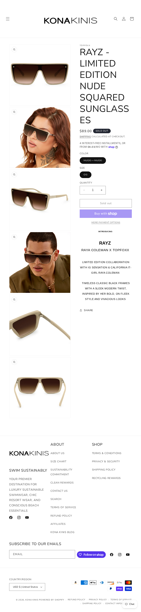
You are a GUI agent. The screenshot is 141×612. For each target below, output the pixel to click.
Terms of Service (63, 507)
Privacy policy (98, 599)
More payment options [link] (105, 222)
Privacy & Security (106, 461)
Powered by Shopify (51, 599)
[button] (8, 19)
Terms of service (121, 599)
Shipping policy (92, 603)
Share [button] (88, 310)
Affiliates (58, 524)
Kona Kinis (31, 599)
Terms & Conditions (107, 453)
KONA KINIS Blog (62, 532)
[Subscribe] (71, 554)
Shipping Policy (103, 469)
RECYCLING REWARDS (106, 478)
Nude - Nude (95, 161)
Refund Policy (61, 515)
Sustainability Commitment (61, 472)
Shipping (85, 136)
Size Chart (58, 461)
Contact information (118, 603)
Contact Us (59, 491)
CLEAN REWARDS (62, 482)
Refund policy (76, 599)
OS (87, 175)
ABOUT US (57, 453)
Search (56, 499)
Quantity (86, 182)
